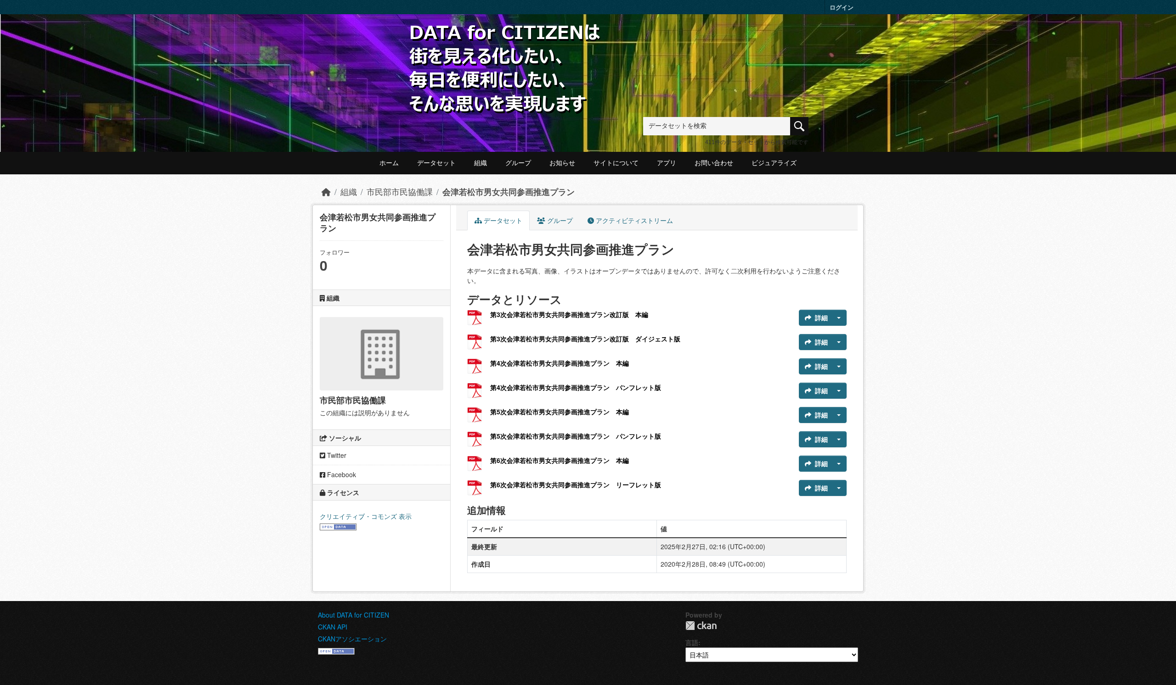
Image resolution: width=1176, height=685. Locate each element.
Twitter (335, 455)
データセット (436, 163)
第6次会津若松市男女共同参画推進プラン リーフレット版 (575, 484)
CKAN (701, 625)
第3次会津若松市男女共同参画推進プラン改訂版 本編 (569, 314)
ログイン (842, 7)
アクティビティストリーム (633, 220)
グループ (518, 163)
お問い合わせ (714, 163)
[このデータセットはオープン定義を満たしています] (338, 525)
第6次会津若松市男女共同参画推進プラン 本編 (559, 460)
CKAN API (332, 626)
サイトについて (616, 163)
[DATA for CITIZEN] (505, 37)
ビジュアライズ (774, 163)
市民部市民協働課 (400, 191)
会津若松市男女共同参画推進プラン (508, 191)
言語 (691, 642)
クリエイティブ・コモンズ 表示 (366, 516)
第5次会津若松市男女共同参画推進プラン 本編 (559, 411)
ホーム (389, 163)
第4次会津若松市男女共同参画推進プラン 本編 (559, 363)
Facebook (340, 474)
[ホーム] (326, 191)
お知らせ (562, 163)
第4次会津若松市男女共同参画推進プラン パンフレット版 (575, 387)
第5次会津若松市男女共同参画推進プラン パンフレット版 (575, 435)
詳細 (821, 317)
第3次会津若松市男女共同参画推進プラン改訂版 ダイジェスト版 (585, 338)
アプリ (666, 163)
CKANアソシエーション (352, 638)
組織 (480, 163)
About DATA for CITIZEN (353, 614)
